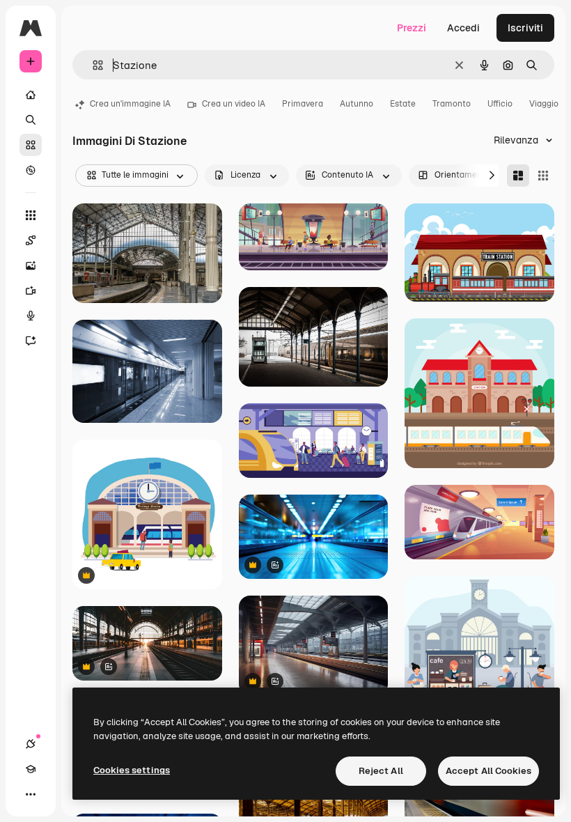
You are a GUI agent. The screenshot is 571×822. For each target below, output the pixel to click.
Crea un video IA (233, 103)
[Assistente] (30, 340)
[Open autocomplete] (92, 65)
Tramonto (451, 103)
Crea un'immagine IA (130, 103)
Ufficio (500, 103)
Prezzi (411, 28)
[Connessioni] (30, 744)
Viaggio (543, 103)
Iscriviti (525, 28)
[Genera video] (30, 290)
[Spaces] (30, 240)
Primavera (302, 103)
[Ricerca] (30, 120)
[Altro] (30, 794)
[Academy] (30, 769)
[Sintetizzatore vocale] (30, 315)
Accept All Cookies (488, 771)
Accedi (463, 28)
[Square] (543, 175)
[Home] (30, 95)
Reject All (381, 771)
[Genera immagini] (30, 265)
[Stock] (30, 145)
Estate (403, 103)
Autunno (356, 103)
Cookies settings (131, 770)
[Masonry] (518, 175)
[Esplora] (30, 170)
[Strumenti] (30, 215)
